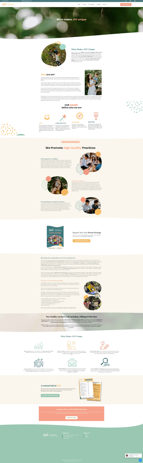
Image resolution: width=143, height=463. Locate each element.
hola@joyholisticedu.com (67, 436)
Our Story (84, 4)
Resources (104, 4)
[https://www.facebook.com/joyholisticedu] (126, 1)
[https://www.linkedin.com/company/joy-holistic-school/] (135, 1)
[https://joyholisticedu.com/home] (8, 4)
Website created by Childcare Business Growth (71, 461)
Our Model (98, 4)
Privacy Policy (64, 459)
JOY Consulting (91, 4)
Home (79, 4)
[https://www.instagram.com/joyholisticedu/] (130, 1)
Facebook (86, 435)
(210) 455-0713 (66, 438)
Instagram (86, 436)
